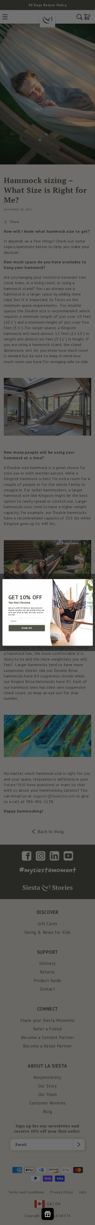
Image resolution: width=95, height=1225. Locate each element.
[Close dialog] (90, 582)
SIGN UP (26, 628)
